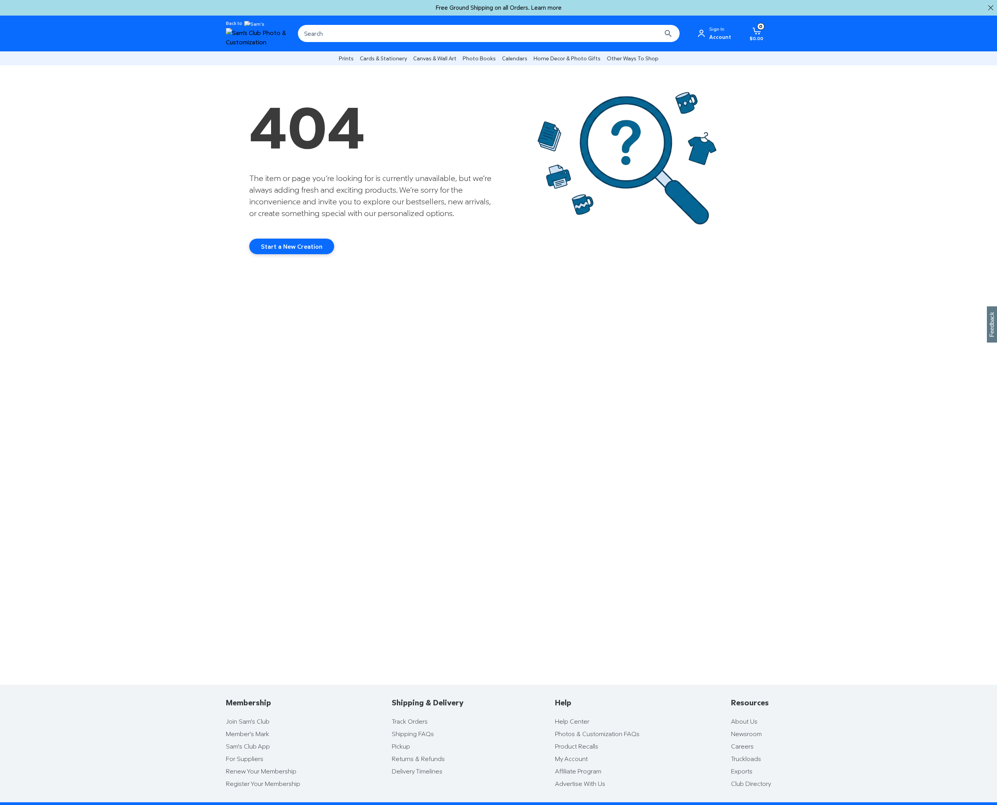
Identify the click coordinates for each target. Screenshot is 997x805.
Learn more (546, 8)
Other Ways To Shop (633, 58)
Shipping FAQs (413, 733)
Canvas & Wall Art (434, 58)
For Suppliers (244, 758)
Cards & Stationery (383, 58)
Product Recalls (576, 746)
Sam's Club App (248, 746)
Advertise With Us (580, 783)
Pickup (401, 746)
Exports (741, 771)
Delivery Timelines (417, 771)
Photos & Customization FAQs (597, 733)
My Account (571, 758)
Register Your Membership (263, 783)
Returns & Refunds (418, 758)
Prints (346, 58)
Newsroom (746, 733)
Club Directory (751, 783)
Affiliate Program (578, 771)
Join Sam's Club (248, 721)
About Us (744, 721)
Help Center (572, 721)
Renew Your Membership (261, 771)
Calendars (514, 58)
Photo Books (479, 58)
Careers (742, 746)
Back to (234, 23)
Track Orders (410, 721)
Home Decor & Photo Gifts (567, 58)
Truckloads (746, 758)
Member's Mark (247, 733)
